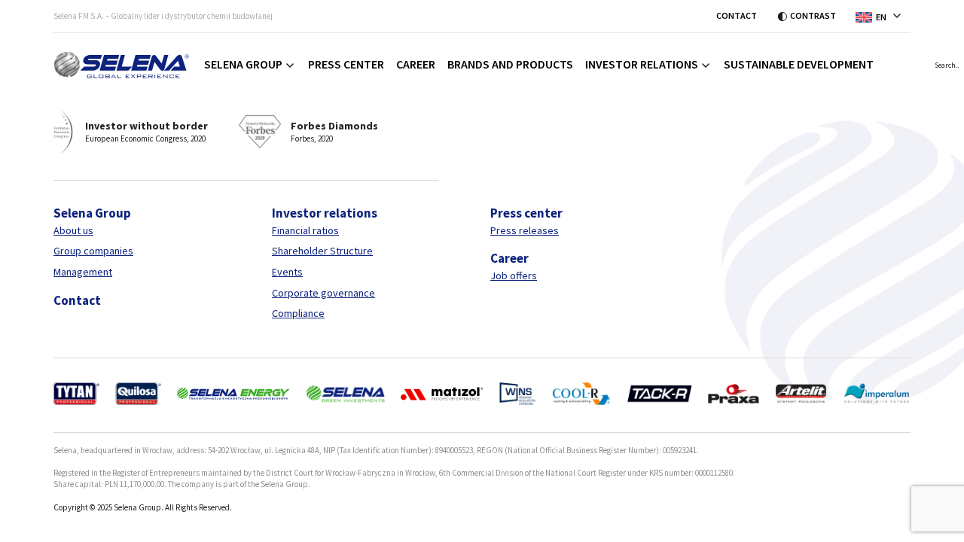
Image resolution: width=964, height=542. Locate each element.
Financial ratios (305, 230)
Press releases (524, 230)
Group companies (93, 250)
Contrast (813, 15)
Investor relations (641, 64)
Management (82, 272)
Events (287, 272)
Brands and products (510, 64)
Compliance (298, 313)
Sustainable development (799, 64)
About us (73, 230)
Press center (346, 64)
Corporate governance (323, 293)
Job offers (513, 275)
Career (415, 64)
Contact (736, 15)
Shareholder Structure (322, 250)
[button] (883, 16)
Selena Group (243, 64)
